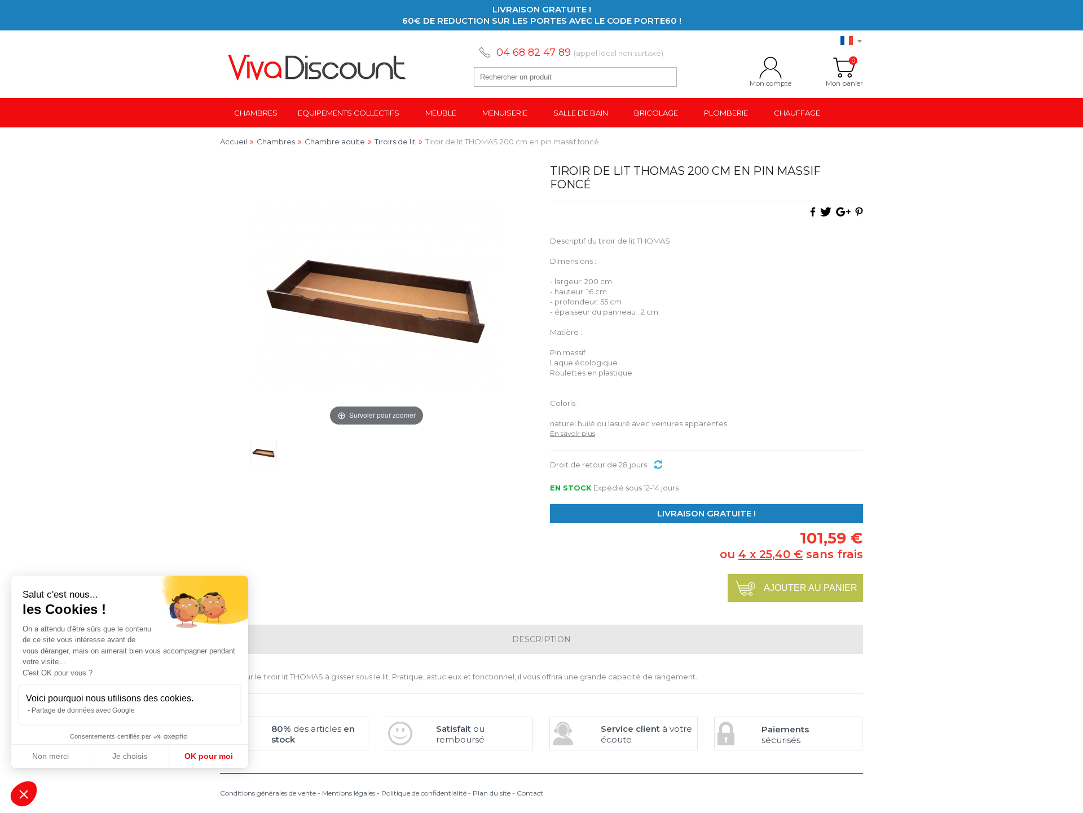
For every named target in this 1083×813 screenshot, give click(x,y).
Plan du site (491, 793)
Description (541, 639)
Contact (530, 793)
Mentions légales (348, 793)
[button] (23, 793)
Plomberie (726, 112)
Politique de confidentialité (423, 793)
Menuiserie (504, 112)
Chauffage (797, 112)
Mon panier (844, 67)
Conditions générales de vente (268, 793)
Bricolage (656, 112)
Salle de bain (580, 112)
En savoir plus (572, 433)
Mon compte (770, 67)
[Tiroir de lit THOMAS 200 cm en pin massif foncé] (263, 453)
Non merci (50, 756)
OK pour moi (208, 756)
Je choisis (129, 756)
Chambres (256, 112)
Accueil (233, 141)
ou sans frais (791, 554)
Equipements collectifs (348, 112)
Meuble (440, 112)
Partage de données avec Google (83, 710)
